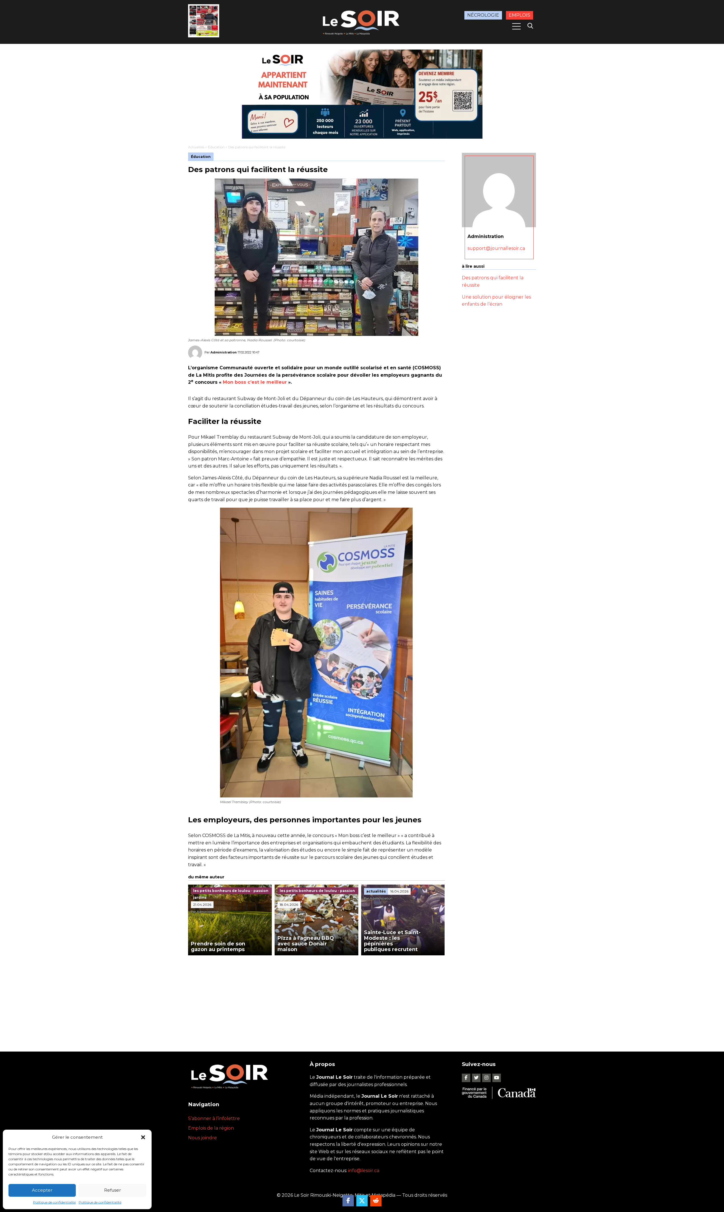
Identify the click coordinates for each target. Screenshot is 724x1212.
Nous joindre (202, 1137)
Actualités (196, 147)
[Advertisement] (316, 997)
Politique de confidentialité (54, 1202)
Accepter (42, 1190)
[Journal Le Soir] (362, 21)
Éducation (216, 147)
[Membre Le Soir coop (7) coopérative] (362, 94)
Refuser (112, 1190)
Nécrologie (483, 15)
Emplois (519, 15)
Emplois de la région (211, 1128)
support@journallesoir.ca (496, 248)
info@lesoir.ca (363, 1170)
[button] (143, 1137)
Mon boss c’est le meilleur (255, 382)
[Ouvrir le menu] (516, 26)
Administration (223, 352)
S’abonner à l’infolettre (214, 1118)
